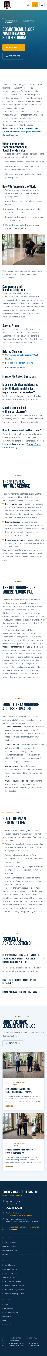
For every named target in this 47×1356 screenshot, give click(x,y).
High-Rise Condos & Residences (14, 1285)
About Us (5, 1304)
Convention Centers (9, 1273)
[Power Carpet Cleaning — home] (7, 4)
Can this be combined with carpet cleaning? (19, 981)
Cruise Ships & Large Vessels (13, 1289)
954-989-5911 (14, 56)
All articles (11, 1043)
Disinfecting (6, 1254)
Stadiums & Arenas (9, 1269)
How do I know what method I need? (20, 991)
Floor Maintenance (9, 1246)
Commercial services (15, 367)
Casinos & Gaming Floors (11, 1281)
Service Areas (7, 1308)
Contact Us (6, 1324)
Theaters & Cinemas (9, 1277)
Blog (4, 1320)
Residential (6, 1316)
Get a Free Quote (12, 47)
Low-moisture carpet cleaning (19, 362)
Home (4, 18)
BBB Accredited (9, 1230)
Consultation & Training (11, 1312)
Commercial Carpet (9, 1242)
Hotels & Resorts (8, 1265)
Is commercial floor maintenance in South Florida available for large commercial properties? (21, 958)
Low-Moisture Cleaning (10, 1250)
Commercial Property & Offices (13, 1294)
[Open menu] (42, 4)
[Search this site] (28, 4)
